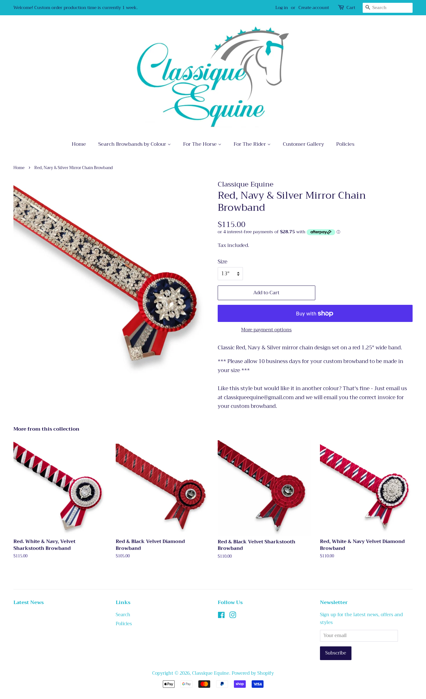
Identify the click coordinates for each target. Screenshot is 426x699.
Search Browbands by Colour (132, 144)
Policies (345, 144)
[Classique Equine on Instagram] (232, 616)
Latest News (28, 602)
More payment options (266, 330)
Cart (350, 7)
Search (123, 615)
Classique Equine (210, 673)
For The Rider (250, 144)
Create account (313, 7)
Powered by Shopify (253, 673)
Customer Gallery (303, 144)
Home (79, 144)
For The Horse (200, 144)
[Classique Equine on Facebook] (221, 616)
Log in (281, 7)
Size (222, 261)
